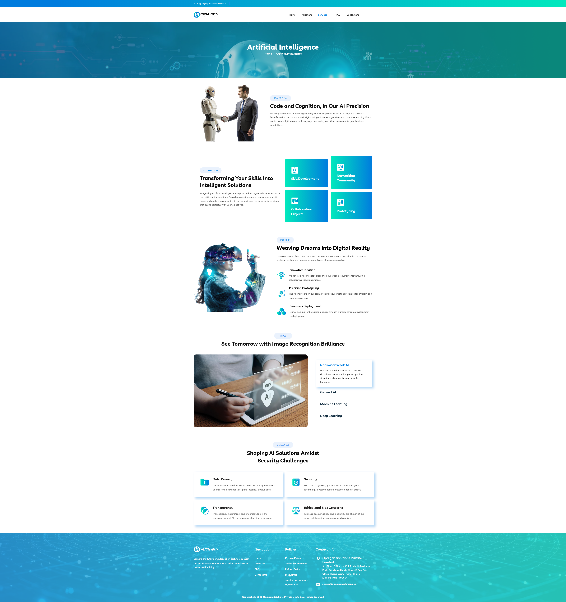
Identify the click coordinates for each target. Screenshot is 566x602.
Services (322, 14)
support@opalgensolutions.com (211, 3)
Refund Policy (293, 569)
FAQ (338, 14)
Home (292, 14)
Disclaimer (291, 574)
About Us (307, 14)
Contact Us (353, 14)
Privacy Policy (293, 557)
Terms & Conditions (296, 563)
